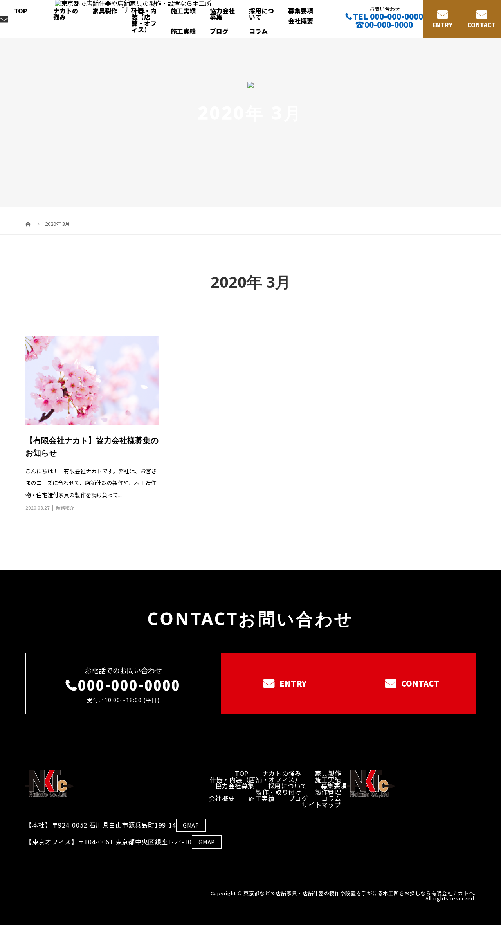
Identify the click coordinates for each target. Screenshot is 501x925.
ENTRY (442, 25)
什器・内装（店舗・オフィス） (144, 19)
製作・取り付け (278, 792)
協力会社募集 (222, 13)
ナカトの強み (65, 13)
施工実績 (183, 10)
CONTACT (481, 25)
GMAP (191, 825)
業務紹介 (65, 507)
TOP (20, 10)
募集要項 (300, 10)
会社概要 (300, 21)
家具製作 (104, 10)
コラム (258, 31)
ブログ (219, 31)
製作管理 (328, 792)
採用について (261, 13)
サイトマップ (321, 804)
